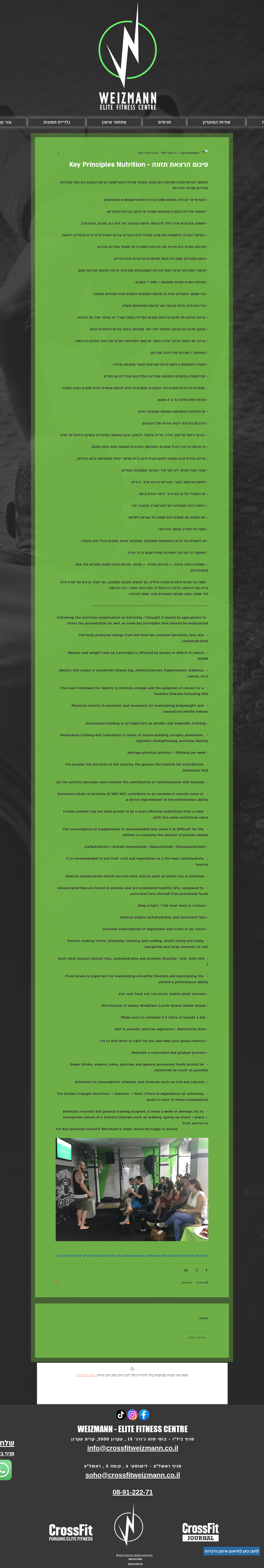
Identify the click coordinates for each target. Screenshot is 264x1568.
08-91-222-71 (133, 1492)
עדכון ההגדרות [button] (85, 1375)
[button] (114, 122)
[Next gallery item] (60, 1190)
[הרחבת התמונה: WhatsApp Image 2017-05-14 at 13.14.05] (132, 1189)
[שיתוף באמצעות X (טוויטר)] (196, 1270)
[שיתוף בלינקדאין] (186, 1270)
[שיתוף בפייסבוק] (206, 1270)
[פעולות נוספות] (58, 152)
